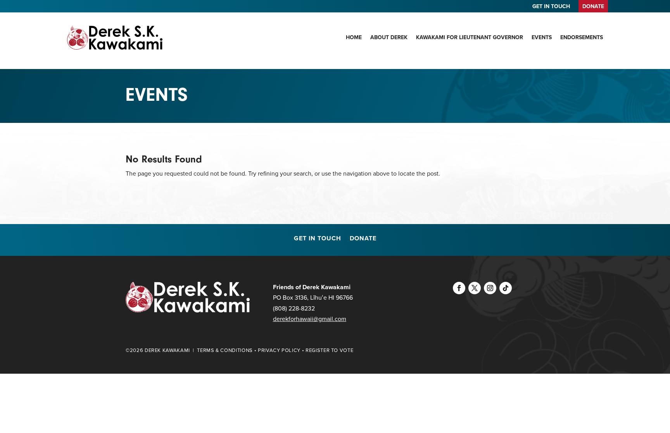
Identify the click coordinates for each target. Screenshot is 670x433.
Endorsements (581, 37)
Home (354, 37)
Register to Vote (329, 350)
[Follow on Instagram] (490, 288)
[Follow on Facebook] (459, 288)
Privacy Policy (279, 350)
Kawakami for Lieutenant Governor (469, 37)
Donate (363, 239)
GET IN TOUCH (551, 7)
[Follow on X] (474, 288)
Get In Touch (317, 239)
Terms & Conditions (225, 350)
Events (542, 37)
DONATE (593, 6)
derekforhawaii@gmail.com (309, 318)
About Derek (389, 37)
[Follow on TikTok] (505, 288)
